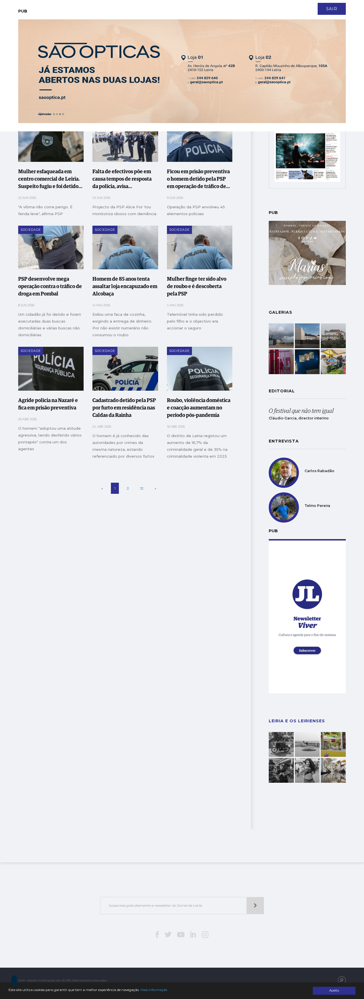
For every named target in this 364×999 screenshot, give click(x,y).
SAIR (331, 8)
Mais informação (153, 990)
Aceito (334, 990)
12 (141, 488)
